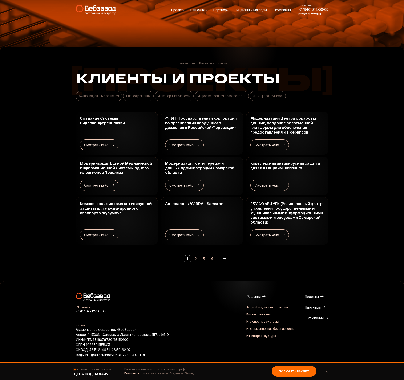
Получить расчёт (294, 371)
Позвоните (131, 373)
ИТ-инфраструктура (261, 336)
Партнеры (221, 10)
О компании (281, 10)
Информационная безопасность (270, 328)
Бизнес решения (258, 314)
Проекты (178, 10)
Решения (197, 10)
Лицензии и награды (250, 10)
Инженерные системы (262, 321)
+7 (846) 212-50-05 (313, 9)
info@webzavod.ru (309, 13)
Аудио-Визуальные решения (267, 307)
